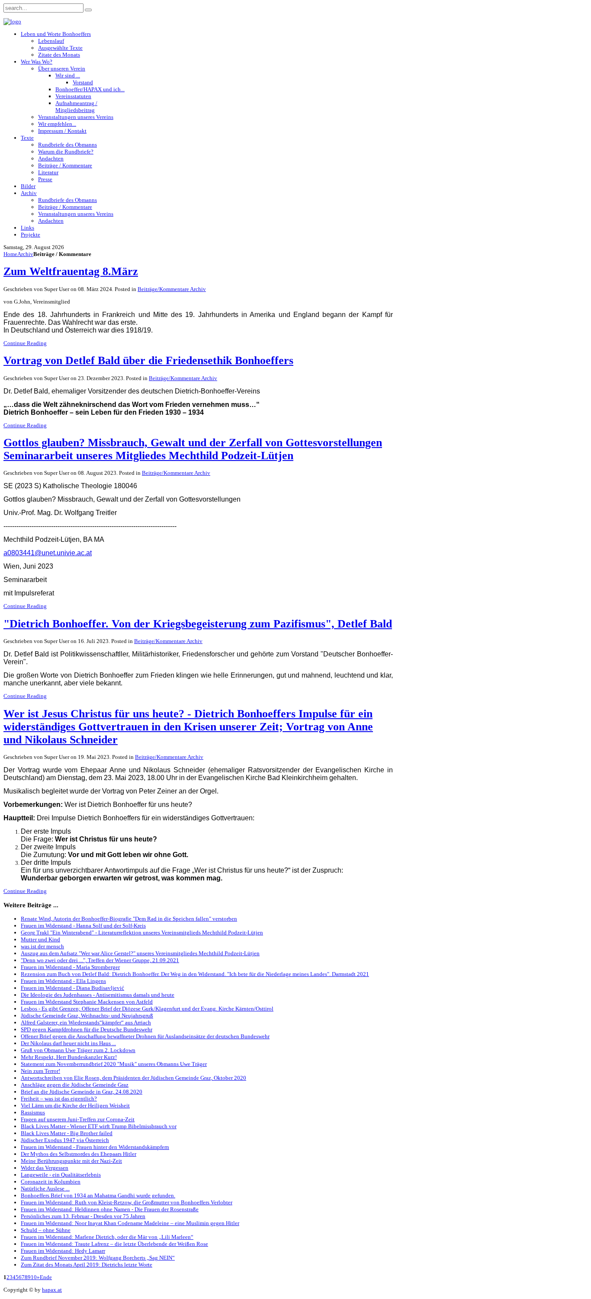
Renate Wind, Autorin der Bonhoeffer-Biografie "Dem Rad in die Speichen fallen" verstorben (129, 918)
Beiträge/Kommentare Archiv (172, 289)
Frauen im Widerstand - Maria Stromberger (70, 967)
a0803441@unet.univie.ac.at (47, 553)
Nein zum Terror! (40, 1071)
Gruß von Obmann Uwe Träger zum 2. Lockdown (78, 1050)
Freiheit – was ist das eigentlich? (59, 1098)
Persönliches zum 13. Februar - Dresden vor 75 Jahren (83, 1216)
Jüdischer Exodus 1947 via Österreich (65, 1140)
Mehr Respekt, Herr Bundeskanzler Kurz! (69, 1057)
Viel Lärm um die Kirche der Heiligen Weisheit (75, 1105)
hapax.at (52, 1289)
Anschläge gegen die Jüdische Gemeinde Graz (74, 1084)
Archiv (25, 254)
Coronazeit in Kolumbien (50, 1181)
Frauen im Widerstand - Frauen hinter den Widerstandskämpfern (95, 1147)
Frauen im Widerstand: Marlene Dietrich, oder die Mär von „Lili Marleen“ (107, 1237)
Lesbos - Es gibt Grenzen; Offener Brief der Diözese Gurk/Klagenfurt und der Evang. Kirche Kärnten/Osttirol (147, 1008)
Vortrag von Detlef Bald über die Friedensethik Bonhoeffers (148, 360)
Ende (46, 1277)
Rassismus (33, 1112)
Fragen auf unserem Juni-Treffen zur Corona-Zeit (78, 1119)
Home (10, 254)
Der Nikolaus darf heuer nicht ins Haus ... (68, 1043)
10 (34, 1277)
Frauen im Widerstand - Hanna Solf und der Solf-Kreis (83, 925)
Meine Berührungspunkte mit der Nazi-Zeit (71, 1161)
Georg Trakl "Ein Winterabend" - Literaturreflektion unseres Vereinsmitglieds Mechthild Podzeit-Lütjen (142, 932)
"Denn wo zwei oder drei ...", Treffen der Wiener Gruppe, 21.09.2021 (100, 960)
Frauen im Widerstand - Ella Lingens (63, 981)
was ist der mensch (42, 946)
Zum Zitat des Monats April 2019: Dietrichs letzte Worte (86, 1264)
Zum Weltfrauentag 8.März (70, 271)
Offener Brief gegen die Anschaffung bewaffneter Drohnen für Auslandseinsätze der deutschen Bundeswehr (145, 1036)
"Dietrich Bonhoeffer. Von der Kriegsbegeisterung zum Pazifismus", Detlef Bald (197, 624)
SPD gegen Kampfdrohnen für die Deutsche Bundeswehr (86, 1029)
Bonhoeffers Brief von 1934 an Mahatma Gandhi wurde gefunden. (98, 1195)
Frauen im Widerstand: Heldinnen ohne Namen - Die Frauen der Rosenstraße (110, 1209)
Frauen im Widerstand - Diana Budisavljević (72, 988)
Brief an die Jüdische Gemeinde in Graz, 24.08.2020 (81, 1091)
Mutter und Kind (40, 939)
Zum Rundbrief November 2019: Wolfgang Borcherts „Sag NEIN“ (98, 1257)
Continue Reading (25, 343)
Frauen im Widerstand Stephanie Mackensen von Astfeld (87, 1001)
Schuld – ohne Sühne (46, 1230)
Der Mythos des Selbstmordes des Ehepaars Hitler (78, 1154)
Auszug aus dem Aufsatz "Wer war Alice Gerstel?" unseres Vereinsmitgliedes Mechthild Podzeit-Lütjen (140, 953)
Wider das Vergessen (44, 1168)
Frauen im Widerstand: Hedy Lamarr (63, 1251)
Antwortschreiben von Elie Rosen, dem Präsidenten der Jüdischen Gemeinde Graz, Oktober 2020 (133, 1078)
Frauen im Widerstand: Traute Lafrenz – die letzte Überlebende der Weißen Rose (114, 1244)
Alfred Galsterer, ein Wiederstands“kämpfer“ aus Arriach (86, 1022)
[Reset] (88, 10)
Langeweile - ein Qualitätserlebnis (61, 1174)
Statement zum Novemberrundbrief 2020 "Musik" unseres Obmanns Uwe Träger (114, 1064)
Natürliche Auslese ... (45, 1188)
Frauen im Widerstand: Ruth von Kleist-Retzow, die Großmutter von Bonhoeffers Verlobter (126, 1202)
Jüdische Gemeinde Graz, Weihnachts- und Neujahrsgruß (87, 1015)
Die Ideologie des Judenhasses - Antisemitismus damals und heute (97, 995)
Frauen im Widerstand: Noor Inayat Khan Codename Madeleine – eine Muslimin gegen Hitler (130, 1223)
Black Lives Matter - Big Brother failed (66, 1133)
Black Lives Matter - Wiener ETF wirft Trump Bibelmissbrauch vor (99, 1126)
